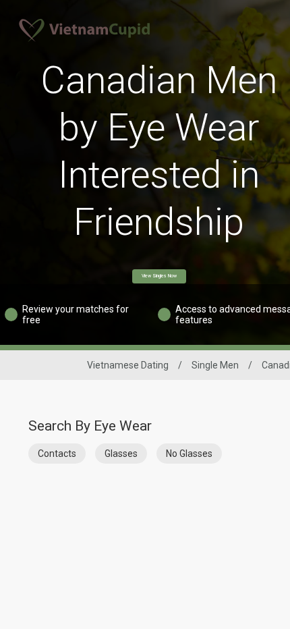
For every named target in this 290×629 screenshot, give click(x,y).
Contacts (57, 453)
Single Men (215, 365)
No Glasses (189, 453)
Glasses (121, 453)
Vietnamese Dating (128, 365)
